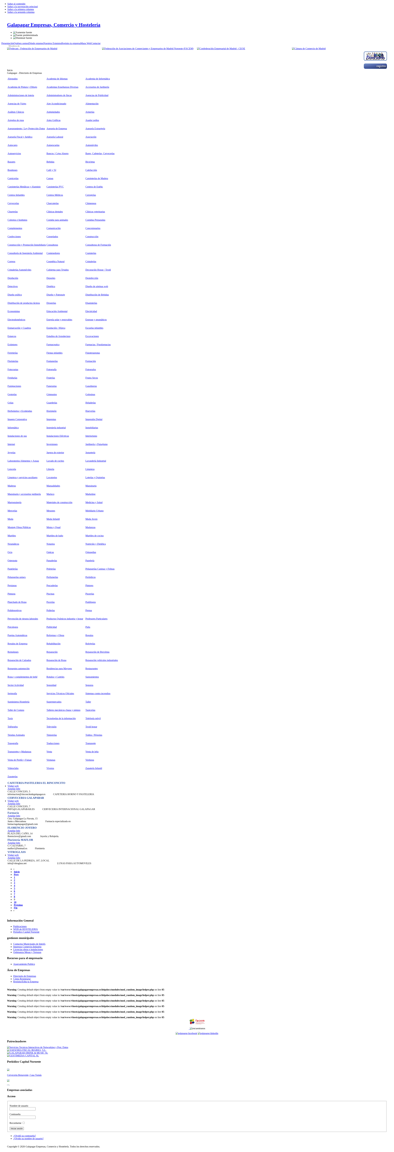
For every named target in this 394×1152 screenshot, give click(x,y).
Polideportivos (15, 610)
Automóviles (91, 145)
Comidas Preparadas (95, 220)
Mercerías (12, 510)
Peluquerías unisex (17, 577)
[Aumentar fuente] (22, 32)
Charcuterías (52, 203)
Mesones (50, 510)
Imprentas (51, 419)
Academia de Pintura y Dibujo (22, 87)
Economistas (14, 311)
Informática (13, 427)
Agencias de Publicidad (96, 95)
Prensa (88, 610)
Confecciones (14, 236)
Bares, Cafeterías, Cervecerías (100, 153)
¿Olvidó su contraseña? (24, 1135)
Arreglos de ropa (16, 120)
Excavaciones (92, 336)
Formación (90, 361)
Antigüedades (53, 112)
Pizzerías (89, 593)
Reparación (52, 652)
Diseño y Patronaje (55, 294)
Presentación (7, 43)
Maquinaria (90, 485)
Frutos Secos (91, 377)
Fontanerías (52, 361)
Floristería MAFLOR (20, 839)
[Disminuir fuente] (22, 38)
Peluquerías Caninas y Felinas (100, 569)
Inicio (17, 871)
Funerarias (51, 386)
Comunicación (53, 228)
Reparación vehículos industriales (101, 660)
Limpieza (89, 469)
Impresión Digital (93, 419)
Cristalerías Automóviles (19, 269)
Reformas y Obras (55, 635)
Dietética (50, 286)
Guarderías (51, 402)
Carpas (49, 178)
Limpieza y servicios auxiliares (22, 477)
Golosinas (90, 394)
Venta (49, 751)
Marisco (50, 494)
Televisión (51, 726)
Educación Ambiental (56, 311)
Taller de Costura (16, 710)
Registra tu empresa (70, 43)
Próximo (18, 905)
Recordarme (16, 1123)
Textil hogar (91, 726)
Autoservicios (14, 153)
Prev (16, 874)
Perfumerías (52, 577)
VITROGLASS (17, 852)
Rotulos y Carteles (55, 677)
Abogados (13, 78)
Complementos (15, 228)
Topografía (13, 743)
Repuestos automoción (19, 668)
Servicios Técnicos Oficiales (60, 693)
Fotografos (90, 369)
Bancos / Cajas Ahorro (57, 153)
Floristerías (13, 361)
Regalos (89, 635)
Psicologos (13, 627)
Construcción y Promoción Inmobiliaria (27, 245)
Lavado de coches (55, 461)
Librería (50, 469)
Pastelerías (13, 569)
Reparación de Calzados (19, 660)
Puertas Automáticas (17, 635)
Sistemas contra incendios (97, 693)
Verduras (89, 760)
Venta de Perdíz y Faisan (20, 760)
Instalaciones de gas (17, 436)
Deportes (50, 278)
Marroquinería (14, 502)
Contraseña (15, 1114)
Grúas (10, 402)
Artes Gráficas (53, 120)
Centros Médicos (54, 195)
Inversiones (52, 444)
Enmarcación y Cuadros (19, 328)
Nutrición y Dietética (95, 544)
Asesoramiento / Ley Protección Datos (26, 128)
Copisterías (90, 253)
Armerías (89, 112)
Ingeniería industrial (56, 427)
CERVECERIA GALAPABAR (26, 797)
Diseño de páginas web (96, 286)
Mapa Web (85, 43)
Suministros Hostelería (18, 701)
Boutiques (12, 170)
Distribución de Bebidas (97, 294)
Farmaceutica (52, 344)
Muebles (12, 535)
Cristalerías (90, 261)
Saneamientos (92, 677)
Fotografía (51, 369)
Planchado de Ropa (17, 602)
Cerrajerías (90, 195)
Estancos (12, 336)
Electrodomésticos (16, 319)
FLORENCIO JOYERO (22, 827)
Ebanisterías (91, 303)
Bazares (11, 161)
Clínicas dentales (54, 211)
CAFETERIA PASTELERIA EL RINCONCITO (36, 782)
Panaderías (51, 560)
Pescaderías (52, 585)
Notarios (50, 544)
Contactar (96, 43)
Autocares (12, 145)
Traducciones (52, 743)
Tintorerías (51, 735)
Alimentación (91, 103)
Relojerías (90, 643)
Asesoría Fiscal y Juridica (20, 137)
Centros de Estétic (94, 186)
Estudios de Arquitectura (58, 336)
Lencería (12, 469)
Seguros (89, 685)
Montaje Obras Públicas (19, 527)
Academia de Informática (97, 78)
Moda (10, 519)
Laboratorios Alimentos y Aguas (23, 461)
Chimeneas (90, 203)
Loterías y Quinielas (95, 477)
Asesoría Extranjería (95, 128)
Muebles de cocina (94, 535)
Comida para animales (57, 220)
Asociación (90, 137)
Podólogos (90, 602)
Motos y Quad (53, 527)
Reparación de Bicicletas (97, 652)
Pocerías (50, 602)
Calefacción (91, 170)
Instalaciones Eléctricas (57, 436)
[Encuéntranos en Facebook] (189, 1028)
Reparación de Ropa (56, 660)
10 (15, 902)
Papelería (89, 560)
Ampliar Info (14, 788)
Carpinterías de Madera (96, 178)
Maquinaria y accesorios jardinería (24, 494)
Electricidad (91, 311)
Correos (11, 261)
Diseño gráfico (15, 294)
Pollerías (50, 610)
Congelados (52, 236)
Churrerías (13, 211)
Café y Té (51, 170)
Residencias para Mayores (59, 668)
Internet (11, 444)
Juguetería (90, 452)
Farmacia (13, 812)
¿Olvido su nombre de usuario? (28, 1138)
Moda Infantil (53, 519)
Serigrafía (12, 693)
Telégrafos (13, 726)
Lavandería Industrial (95, 461)
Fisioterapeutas (92, 353)
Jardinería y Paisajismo (96, 444)
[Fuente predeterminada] (25, 35)
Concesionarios (92, 228)
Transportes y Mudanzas (19, 751)
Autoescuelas (52, 145)
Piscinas (50, 593)
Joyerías (11, 452)
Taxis (10, 718)
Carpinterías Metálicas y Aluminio (24, 186)
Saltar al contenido (16, 3)
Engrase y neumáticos (96, 319)
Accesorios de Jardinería (97, 87)
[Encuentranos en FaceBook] (186, 1033)
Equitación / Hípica (55, 328)
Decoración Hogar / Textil (98, 269)
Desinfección (91, 278)
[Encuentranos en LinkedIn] (208, 1033)
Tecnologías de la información (61, 718)
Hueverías (90, 411)
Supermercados (53, 701)
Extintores (12, 344)
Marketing (90, 494)
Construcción (91, 236)
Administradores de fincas (59, 95)
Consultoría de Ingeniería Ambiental (25, 253)
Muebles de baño (54, 535)
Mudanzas (90, 527)
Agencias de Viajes (17, 103)
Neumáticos (13, 544)
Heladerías (90, 402)
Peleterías (51, 569)
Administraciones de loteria (21, 95)
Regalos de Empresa (17, 643)
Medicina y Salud (94, 502)
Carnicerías (13, 178)
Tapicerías (90, 710)
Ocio (10, 552)
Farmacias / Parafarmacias (98, 344)
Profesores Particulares (96, 618)
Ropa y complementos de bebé (22, 677)
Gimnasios (51, 394)
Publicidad (51, 627)
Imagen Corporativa (17, 419)
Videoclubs (13, 768)
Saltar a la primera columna (20, 9)
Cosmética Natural (55, 261)
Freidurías (12, 377)
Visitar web (13, 786)
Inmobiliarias (91, 427)
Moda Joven (91, 519)
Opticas (50, 552)
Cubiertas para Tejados (57, 269)
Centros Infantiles (16, 195)
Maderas (12, 485)
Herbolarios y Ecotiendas (20, 411)
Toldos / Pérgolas (93, 735)
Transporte (90, 743)
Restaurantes (91, 668)
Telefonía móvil (93, 718)
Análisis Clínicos (16, 112)
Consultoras (52, 245)
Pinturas (11, 593)
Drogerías (51, 303)
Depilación (13, 278)
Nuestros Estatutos (52, 43)
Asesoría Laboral (54, 137)
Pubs (87, 627)
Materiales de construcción (59, 502)
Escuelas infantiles (94, 328)
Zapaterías (13, 776)
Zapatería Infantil (93, 768)
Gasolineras (91, 386)
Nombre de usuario (19, 1105)
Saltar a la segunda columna (20, 12)
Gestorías (12, 394)
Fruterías (50, 377)
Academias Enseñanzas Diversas (62, 87)
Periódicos (90, 577)
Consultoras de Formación (98, 245)
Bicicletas (90, 161)
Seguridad (51, 685)
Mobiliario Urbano (94, 510)
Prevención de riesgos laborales (23, 618)
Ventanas (50, 760)
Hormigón (51, 411)
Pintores (89, 585)
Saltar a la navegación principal (22, 6)
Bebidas (50, 161)
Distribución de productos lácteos (24, 303)
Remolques (13, 652)
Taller (88, 701)
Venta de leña (91, 751)
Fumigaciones (14, 386)
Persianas (12, 585)
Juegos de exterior (55, 452)
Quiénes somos (21, 43)
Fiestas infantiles (54, 353)
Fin (15, 907)
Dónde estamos (35, 43)
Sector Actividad (16, 685)
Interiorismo (91, 436)
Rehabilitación (53, 643)
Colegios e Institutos (17, 220)
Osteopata (12, 560)
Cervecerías (13, 203)
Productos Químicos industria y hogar (64, 618)
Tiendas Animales (16, 735)
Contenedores (53, 253)
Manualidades (53, 485)
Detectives (13, 286)
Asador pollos (92, 120)
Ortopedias (90, 552)
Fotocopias (13, 369)
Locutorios (51, 477)
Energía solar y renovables (59, 319)
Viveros (50, 768)
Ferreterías (13, 353)
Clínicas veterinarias (95, 211)
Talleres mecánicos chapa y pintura (63, 710)
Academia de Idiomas (57, 78)
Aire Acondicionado (56, 103)
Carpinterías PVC (55, 186)
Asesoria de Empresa (56, 128)
